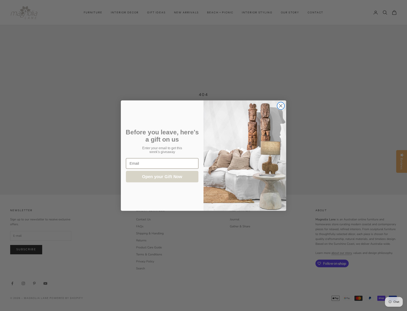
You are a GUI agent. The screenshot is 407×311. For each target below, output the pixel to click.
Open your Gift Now (162, 176)
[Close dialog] (280, 106)
